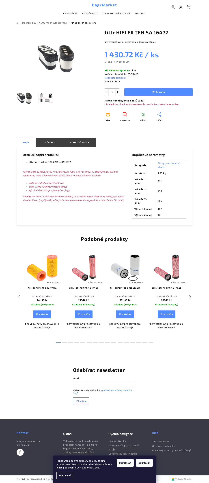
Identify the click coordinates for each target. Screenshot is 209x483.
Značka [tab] (49, 142)
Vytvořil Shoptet (183, 479)
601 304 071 (23, 445)
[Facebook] (20, 452)
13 (138, 342)
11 (126, 342)
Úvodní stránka (117, 441)
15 (151, 342)
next (190, 296)
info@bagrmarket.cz (28, 441)
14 (144, 342)
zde (97, 467)
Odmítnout (125, 463)
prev (19, 296)
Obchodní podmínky (163, 446)
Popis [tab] (26, 142)
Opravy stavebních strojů (123, 454)
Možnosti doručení (115, 78)
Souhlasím (144, 463)
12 (132, 342)
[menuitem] (70, 13)
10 (120, 342)
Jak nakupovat (160, 441)
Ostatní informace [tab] (79, 142)
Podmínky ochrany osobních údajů (171, 450)
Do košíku (160, 92)
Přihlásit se (81, 401)
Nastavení (65, 475)
